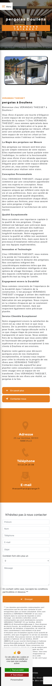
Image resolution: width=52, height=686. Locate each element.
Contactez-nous (18, 399)
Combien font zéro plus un (15, 556)
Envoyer (29, 599)
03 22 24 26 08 (26, 464)
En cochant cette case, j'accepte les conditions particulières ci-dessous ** (25, 590)
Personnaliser (17, 680)
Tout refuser (17, 675)
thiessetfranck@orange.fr (26, 488)
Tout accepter (17, 670)
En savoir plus (17, 390)
